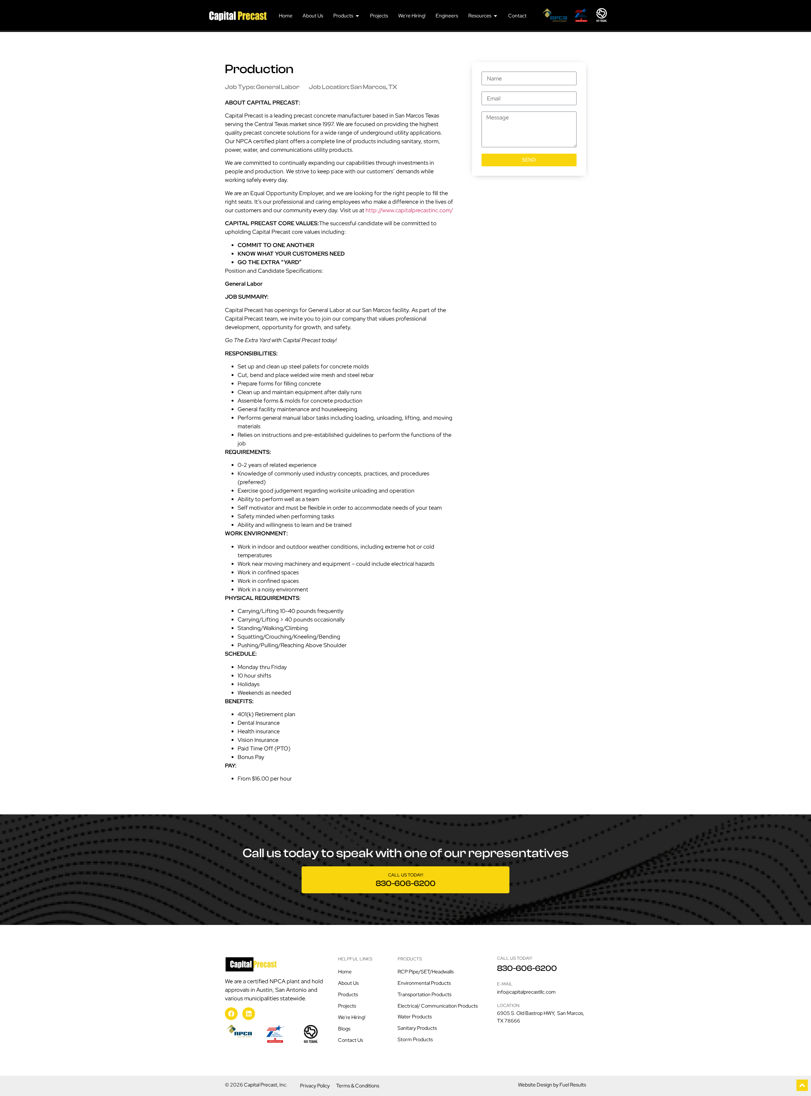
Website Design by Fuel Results (552, 1084)
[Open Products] (357, 16)
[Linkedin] (248, 1013)
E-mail (505, 984)
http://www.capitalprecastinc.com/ (409, 210)
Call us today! (405, 875)
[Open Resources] (495, 16)
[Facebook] (231, 1013)
